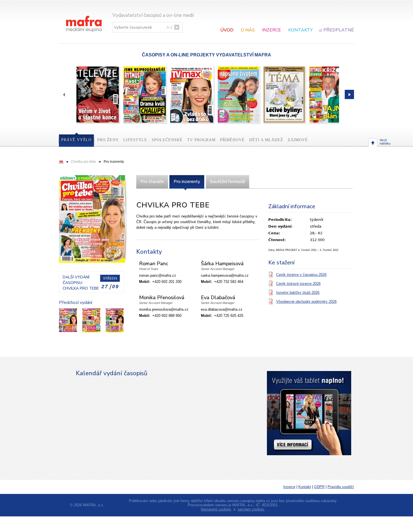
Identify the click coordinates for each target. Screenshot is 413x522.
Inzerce (271, 30)
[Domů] (84, 18)
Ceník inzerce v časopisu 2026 (301, 275)
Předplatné (338, 30)
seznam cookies (251, 509)
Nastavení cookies (216, 509)
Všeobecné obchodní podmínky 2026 (306, 301)
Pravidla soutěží (341, 487)
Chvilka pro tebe (83, 162)
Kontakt (304, 487)
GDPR (319, 487)
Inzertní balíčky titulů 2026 (297, 292)
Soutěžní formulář (227, 181)
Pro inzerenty (187, 181)
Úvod (226, 30)
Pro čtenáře (152, 181)
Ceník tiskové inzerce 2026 (298, 283)
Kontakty (300, 30)
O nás (248, 30)
